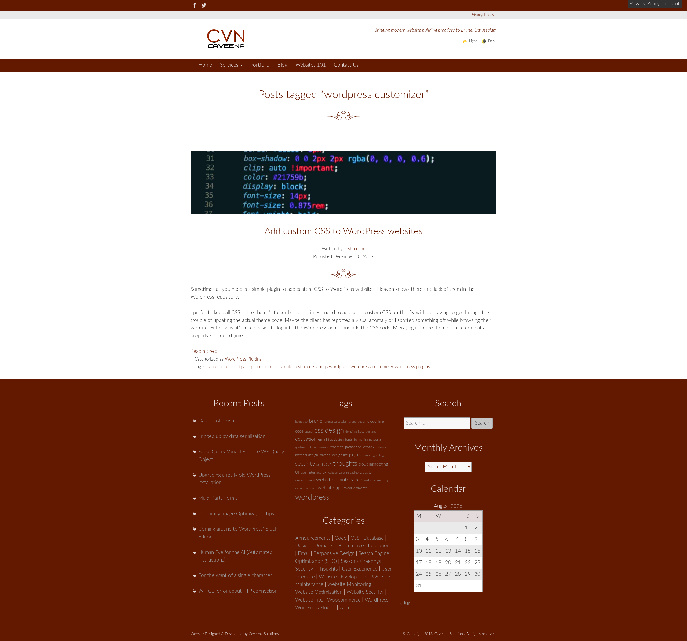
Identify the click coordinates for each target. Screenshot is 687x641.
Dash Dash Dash (216, 420)
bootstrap (301, 421)
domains (371, 431)
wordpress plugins (412, 366)
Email (303, 553)
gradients (301, 447)
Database (373, 538)
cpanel (309, 431)
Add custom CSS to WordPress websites (343, 231)
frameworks (373, 439)
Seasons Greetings (361, 561)
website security (376, 480)
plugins (355, 455)
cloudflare (375, 421)
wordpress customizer (371, 366)
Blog (282, 65)
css (208, 366)
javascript (353, 447)
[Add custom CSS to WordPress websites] (343, 182)
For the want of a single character (235, 575)
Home (205, 65)
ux (324, 473)
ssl (318, 464)
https (312, 447)
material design (306, 455)
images (322, 447)
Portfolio (259, 65)
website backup (349, 472)
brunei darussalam (336, 421)
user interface (311, 473)
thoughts (345, 464)
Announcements (313, 538)
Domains (323, 545)
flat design (336, 439)
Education (379, 545)
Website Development (343, 577)
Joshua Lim (355, 249)
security (305, 464)
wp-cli (346, 607)
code (299, 431)
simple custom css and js (304, 366)
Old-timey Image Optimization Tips (236, 513)
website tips (330, 488)
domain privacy (354, 431)
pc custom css (264, 366)
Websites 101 (310, 65)
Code (340, 538)
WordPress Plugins (243, 359)
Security (304, 569)
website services (305, 488)
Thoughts (327, 569)
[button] (655, 4)
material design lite (333, 455)
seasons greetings (373, 455)
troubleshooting (373, 464)
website (333, 472)
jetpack (243, 366)
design (334, 430)
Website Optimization (318, 592)
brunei (316, 421)
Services (230, 65)
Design (302, 545)
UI (297, 472)
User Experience (360, 569)
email (322, 439)
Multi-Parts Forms (218, 498)
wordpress (339, 366)
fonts (349, 439)
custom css (223, 366)
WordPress (376, 600)
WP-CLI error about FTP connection (237, 591)
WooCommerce (355, 488)
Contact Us (346, 65)
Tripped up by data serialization (231, 436)
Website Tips (309, 600)
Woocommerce (344, 600)
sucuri (327, 464)
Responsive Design (334, 553)
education (306, 439)
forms (358, 439)
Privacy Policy (482, 15)
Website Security (365, 592)
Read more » (204, 351)
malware (381, 447)
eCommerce (350, 545)
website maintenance (339, 480)
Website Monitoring (349, 584)
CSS (354, 538)
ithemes (336, 447)
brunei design (357, 421)
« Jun (405, 603)
